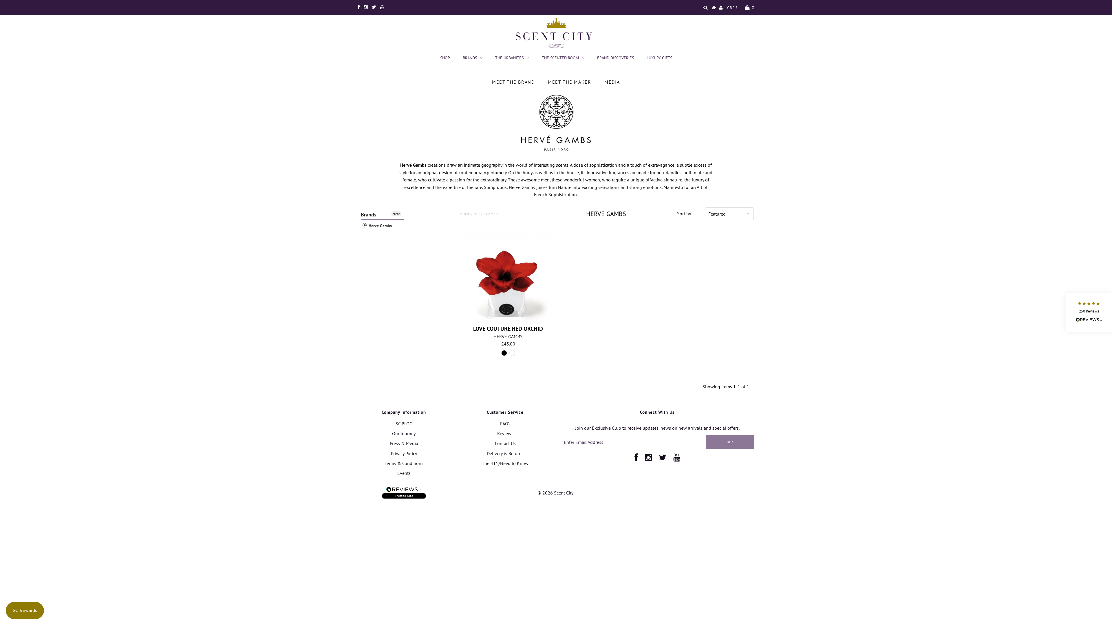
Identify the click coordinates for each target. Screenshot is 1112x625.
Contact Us (505, 443)
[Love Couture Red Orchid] (508, 277)
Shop (445, 57)
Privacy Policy (404, 453)
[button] (1089, 312)
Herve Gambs (379, 225)
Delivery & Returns (505, 453)
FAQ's (505, 424)
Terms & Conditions (404, 463)
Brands (470, 57)
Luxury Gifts (659, 57)
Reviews (505, 433)
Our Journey (404, 433)
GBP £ (732, 7)
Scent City (563, 493)
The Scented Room (560, 57)
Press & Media (404, 443)
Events (404, 473)
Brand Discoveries (615, 57)
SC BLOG (404, 424)
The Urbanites (509, 57)
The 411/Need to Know (505, 463)
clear (396, 214)
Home (465, 214)
